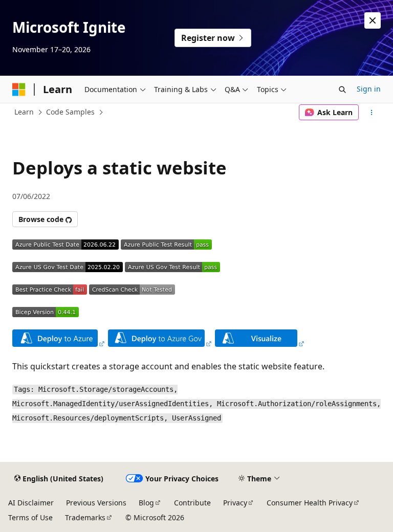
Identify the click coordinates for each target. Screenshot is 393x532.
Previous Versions (96, 502)
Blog (146, 502)
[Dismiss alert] (372, 20)
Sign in (369, 89)
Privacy (235, 502)
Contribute (192, 502)
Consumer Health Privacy (310, 502)
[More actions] (372, 112)
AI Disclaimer (31, 502)
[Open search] (342, 89)
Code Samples (70, 112)
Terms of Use (30, 517)
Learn (24, 112)
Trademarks (85, 517)
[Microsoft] (19, 89)
